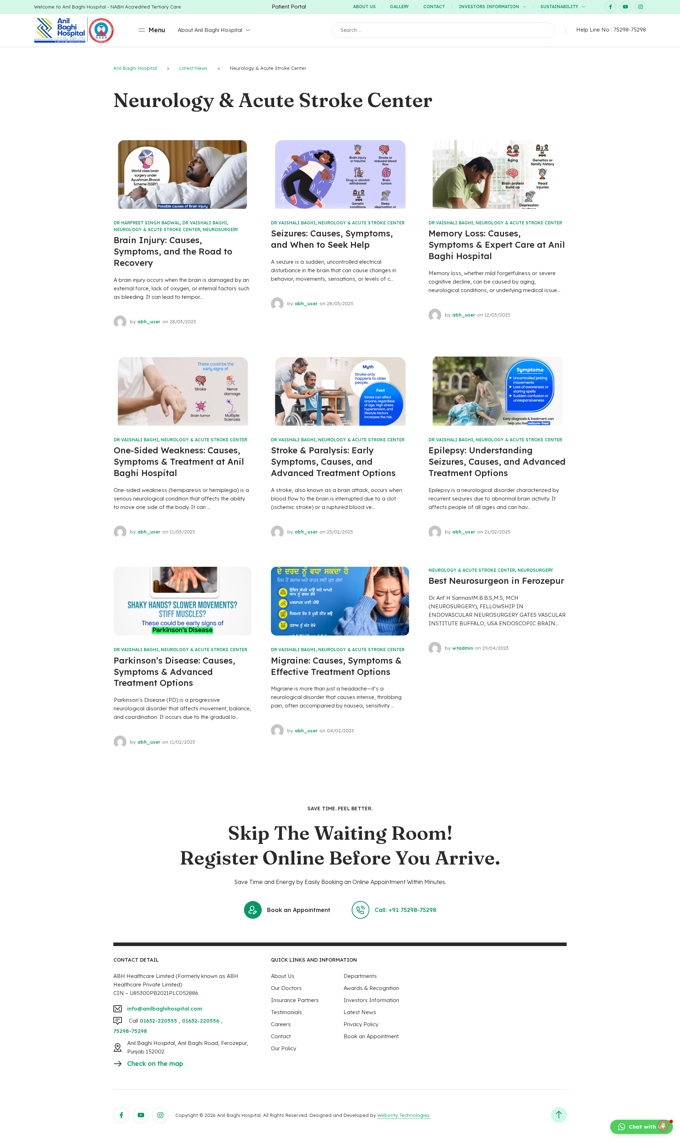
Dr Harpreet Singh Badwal (147, 222)
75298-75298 (629, 29)
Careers (281, 1024)
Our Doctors (286, 988)
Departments (360, 976)
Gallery (399, 6)
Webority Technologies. (404, 1115)
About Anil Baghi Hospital (210, 30)
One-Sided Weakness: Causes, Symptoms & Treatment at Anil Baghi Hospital (179, 461)
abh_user (148, 321)
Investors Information (489, 6)
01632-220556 (200, 1020)
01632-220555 (158, 1020)
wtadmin (462, 648)
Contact (434, 6)
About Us (364, 6)
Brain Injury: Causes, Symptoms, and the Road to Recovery (173, 251)
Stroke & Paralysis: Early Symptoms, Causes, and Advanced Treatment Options (333, 461)
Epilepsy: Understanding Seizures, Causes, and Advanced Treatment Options (497, 461)
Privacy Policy (361, 1024)
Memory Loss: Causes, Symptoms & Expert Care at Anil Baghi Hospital (497, 244)
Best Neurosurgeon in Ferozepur (496, 580)
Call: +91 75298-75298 (405, 909)
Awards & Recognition (371, 988)
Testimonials (286, 1012)
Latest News (360, 1012)
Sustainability (559, 6)
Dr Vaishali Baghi (204, 222)
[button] (641, 1127)
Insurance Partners (295, 1000)
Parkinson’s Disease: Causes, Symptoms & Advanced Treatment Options (174, 671)
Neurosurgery (220, 229)
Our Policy (283, 1048)
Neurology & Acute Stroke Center (157, 229)
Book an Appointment (298, 909)
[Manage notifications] (663, 1125)
